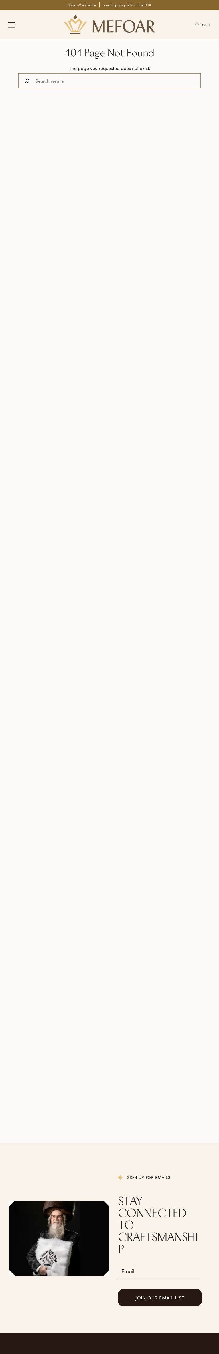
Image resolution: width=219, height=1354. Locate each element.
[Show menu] (11, 25)
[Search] (27, 81)
